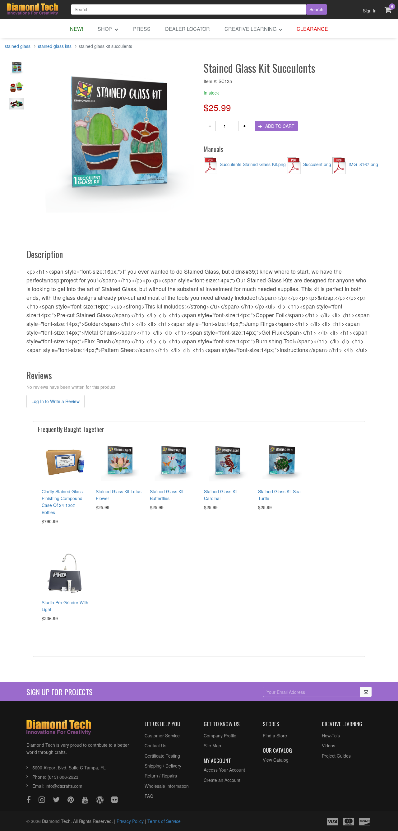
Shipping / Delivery (163, 766)
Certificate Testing (162, 756)
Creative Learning (251, 28)
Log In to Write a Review (55, 401)
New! (76, 28)
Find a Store (275, 735)
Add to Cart (279, 126)
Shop (105, 28)
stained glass (17, 46)
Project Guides (336, 756)
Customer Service (162, 735)
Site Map (212, 745)
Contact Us (155, 745)
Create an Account (222, 780)
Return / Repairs (161, 776)
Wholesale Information (167, 786)
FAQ (149, 796)
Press (141, 28)
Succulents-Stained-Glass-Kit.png (253, 164)
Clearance (312, 28)
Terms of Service (164, 821)
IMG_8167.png (362, 164)
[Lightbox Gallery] (17, 69)
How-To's (331, 735)
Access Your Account (224, 770)
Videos (328, 745)
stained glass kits (55, 46)
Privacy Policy (130, 821)
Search (316, 9)
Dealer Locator (187, 28)
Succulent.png (317, 164)
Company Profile (220, 735)
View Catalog (276, 760)
